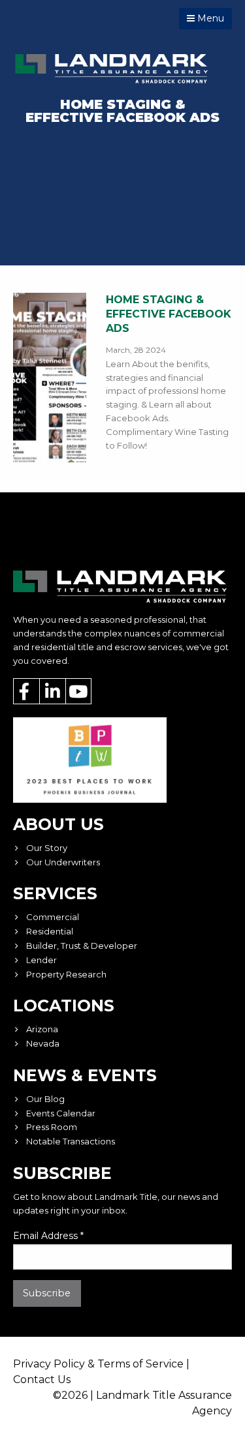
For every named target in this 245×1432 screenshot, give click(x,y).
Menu (209, 18)
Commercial (52, 917)
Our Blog (45, 1099)
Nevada (42, 1043)
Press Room (51, 1127)
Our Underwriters (63, 862)
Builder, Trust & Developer (81, 945)
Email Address (48, 1236)
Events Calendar (60, 1113)
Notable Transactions (70, 1141)
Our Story (46, 848)
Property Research (66, 974)
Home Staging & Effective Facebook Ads (168, 314)
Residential (49, 931)
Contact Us (42, 1379)
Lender (41, 960)
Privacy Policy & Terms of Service (98, 1364)
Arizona (42, 1029)
